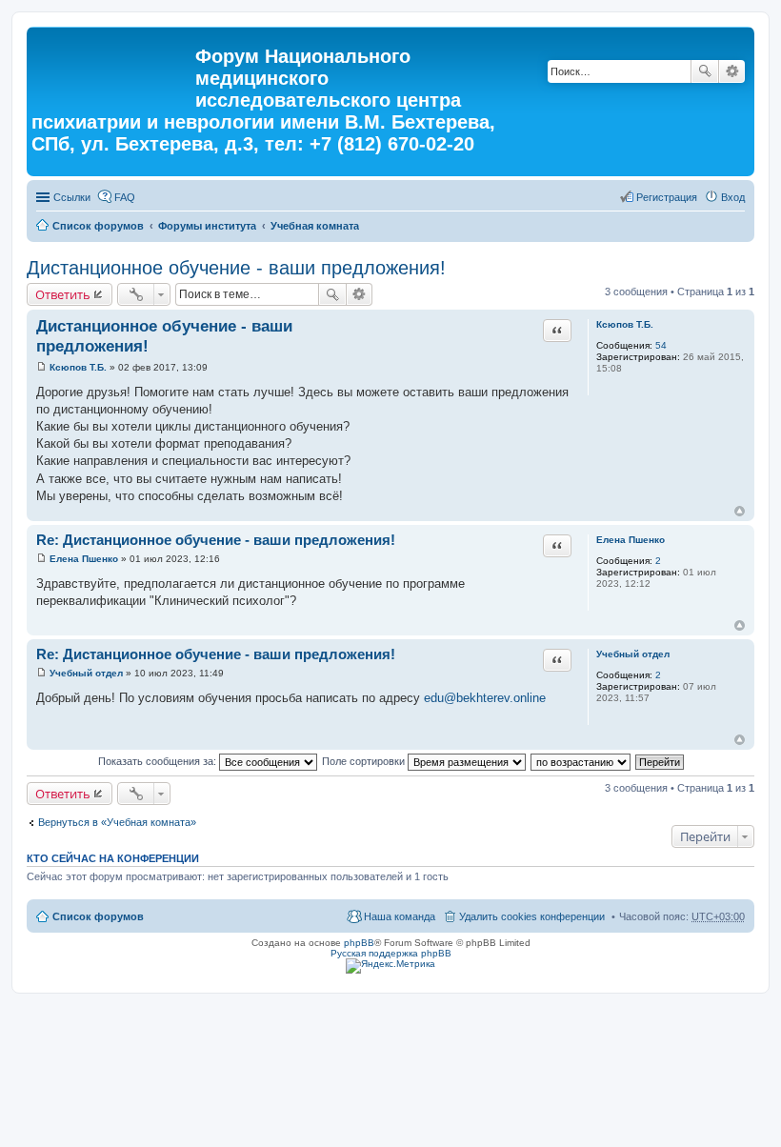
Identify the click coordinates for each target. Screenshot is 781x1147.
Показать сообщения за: (158, 761)
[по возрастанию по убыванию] (581, 761)
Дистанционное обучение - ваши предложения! (236, 267)
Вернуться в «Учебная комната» (117, 822)
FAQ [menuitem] (124, 197)
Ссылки (71, 197)
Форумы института (207, 225)
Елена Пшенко (630, 539)
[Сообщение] (41, 367)
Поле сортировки (365, 761)
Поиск (705, 71)
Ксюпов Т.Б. (624, 324)
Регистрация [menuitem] (666, 197)
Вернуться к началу (739, 511)
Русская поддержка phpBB (390, 953)
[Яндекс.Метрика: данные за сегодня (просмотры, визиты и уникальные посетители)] (390, 966)
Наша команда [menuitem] (399, 916)
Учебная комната (314, 225)
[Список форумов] (113, 61)
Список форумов (98, 225)
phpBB (359, 942)
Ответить (62, 294)
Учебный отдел (633, 654)
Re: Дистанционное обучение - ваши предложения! (215, 540)
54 (661, 345)
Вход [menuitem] (733, 197)
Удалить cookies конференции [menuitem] (532, 916)
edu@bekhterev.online (485, 698)
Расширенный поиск (732, 71)
